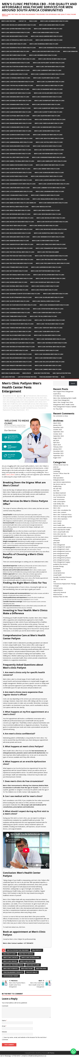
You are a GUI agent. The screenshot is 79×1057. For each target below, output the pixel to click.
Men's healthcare (27, 968)
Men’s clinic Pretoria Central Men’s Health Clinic (18, 252)
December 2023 (58, 451)
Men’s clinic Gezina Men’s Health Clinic (47, 131)
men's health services (10, 968)
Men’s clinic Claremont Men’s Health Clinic (47, 70)
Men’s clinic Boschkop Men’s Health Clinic (46, 51)
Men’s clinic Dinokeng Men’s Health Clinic (15, 97)
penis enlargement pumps (61, 560)
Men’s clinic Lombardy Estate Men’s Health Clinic (49, 188)
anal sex (55, 467)
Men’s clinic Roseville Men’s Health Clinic (45, 286)
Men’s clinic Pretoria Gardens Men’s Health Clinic (51, 256)
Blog (62, 377)
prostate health (31, 972)
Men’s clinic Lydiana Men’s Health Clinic (15, 195)
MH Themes (51, 1053)
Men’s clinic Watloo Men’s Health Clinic (15, 350)
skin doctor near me (59, 579)
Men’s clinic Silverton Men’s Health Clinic (15, 301)
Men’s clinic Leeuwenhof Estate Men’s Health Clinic (19, 184)
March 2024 (57, 445)
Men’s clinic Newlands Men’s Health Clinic (16, 237)
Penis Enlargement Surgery (61, 562)
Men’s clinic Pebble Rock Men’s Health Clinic (51, 244)
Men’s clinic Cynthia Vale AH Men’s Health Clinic (17, 85)
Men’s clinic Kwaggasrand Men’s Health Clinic (17, 180)
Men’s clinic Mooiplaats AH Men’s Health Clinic (52, 222)
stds (54, 581)
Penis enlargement (59, 545)
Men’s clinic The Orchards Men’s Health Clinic (50, 320)
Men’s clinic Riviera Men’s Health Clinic (14, 282)
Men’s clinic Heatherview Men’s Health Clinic (49, 150)
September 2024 (58, 436)
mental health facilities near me (63, 536)
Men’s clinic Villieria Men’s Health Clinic (47, 335)
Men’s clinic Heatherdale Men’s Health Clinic (16, 150)
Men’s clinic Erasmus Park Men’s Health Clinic (17, 119)
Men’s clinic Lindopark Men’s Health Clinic (16, 188)
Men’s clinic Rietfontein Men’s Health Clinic (45, 271)
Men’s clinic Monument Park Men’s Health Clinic (18, 218)
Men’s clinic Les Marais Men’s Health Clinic (54, 21)
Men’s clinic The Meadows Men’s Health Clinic (17, 320)
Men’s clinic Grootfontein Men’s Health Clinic (17, 138)
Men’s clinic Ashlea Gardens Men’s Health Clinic (47, 36)
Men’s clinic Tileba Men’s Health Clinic (47, 331)
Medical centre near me (32, 398)
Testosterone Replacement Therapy (64, 584)
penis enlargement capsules (62, 547)
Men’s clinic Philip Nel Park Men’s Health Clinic (17, 248)
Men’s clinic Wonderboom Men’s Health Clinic (17, 369)
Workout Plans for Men (60, 597)
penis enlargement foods (61, 553)
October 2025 (57, 429)
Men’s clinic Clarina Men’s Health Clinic (15, 74)
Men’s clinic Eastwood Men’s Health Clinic (46, 104)
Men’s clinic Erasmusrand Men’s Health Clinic (17, 123)
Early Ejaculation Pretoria (62, 373)
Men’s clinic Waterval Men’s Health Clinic (52, 347)
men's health (57, 523)
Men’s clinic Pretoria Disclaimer (48, 252)
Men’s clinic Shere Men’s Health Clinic (55, 293)
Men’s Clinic (7, 899)
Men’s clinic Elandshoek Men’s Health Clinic (16, 108)
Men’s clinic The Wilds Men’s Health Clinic (50, 324)
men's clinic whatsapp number (12, 402)
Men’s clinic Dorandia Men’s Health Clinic (15, 104)
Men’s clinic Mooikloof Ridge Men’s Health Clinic (18, 222)
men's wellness (41, 968)
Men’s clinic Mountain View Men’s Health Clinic (51, 229)
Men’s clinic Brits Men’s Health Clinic (14, 55)
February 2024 (57, 447)
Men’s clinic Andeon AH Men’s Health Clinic (16, 32)
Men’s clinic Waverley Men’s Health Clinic (45, 350)
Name (4, 1020)
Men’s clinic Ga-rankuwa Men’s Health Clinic (47, 127)
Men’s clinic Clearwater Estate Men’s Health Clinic (48, 74)
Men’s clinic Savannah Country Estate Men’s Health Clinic (21, 293)
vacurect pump (58, 588)
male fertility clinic (20, 398)
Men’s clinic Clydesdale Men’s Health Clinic (16, 78)
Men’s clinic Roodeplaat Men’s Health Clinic (45, 282)
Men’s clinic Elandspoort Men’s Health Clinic (49, 108)
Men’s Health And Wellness (10, 373)
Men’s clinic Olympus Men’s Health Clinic (45, 240)
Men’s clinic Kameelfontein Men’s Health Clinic (17, 165)
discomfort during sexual (40, 629)
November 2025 (58, 427)
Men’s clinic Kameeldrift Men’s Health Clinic (52, 161)
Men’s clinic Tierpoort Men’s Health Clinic (48, 328)
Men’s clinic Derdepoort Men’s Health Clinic (16, 93)
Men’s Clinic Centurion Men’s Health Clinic (50, 66)
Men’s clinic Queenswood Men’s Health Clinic (46, 267)
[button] (73, 1051)
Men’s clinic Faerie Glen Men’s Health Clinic (49, 123)
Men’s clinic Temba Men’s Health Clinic (14, 316)
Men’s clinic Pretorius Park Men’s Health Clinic (17, 263)
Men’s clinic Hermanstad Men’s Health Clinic (16, 153)
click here (24, 919)
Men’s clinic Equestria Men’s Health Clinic (46, 116)
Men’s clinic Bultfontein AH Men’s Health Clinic (17, 66)
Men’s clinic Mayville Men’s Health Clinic (15, 206)
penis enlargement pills (60, 556)
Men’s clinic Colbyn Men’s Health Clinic (46, 78)
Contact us (6, 916)
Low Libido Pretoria (8, 377)
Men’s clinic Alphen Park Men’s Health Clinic (16, 29)
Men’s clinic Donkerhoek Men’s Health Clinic (47, 97)
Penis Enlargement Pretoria (48, 377)
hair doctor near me (59, 484)
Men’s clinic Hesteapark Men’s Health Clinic (48, 153)
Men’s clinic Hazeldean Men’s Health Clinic (16, 146)
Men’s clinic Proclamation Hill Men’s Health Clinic (53, 263)
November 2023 (58, 453)
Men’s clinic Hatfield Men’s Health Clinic (49, 142)
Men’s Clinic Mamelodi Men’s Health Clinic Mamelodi (19, 203)
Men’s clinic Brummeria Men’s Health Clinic (16, 63)
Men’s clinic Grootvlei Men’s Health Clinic (50, 138)
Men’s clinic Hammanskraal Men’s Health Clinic (17, 142)
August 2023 (57, 458)
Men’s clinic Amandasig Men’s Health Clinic (48, 29)
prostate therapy (58, 566)
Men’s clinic (13, 939)
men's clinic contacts (26, 400)
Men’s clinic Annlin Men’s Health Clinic (46, 32)
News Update (26, 373)
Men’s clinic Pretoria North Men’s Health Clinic (17, 259)
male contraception (8, 398)
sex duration (57, 571)
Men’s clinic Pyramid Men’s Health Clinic (15, 267)
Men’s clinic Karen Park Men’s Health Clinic (50, 165)
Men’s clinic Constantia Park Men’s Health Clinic (18, 81)
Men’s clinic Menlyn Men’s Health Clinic (47, 210)
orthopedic (56, 540)
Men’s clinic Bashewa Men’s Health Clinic (49, 40)
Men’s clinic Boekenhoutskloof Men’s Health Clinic (19, 47)
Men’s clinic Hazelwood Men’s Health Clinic (47, 146)
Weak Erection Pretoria (42, 373)
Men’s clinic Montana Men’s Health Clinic (47, 214)
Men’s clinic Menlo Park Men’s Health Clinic (16, 210)
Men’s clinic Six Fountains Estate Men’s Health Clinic (19, 305)
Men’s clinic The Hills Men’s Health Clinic (43, 316)
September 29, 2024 (10, 396)
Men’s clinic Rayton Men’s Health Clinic (15, 271)
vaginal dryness (58, 590)
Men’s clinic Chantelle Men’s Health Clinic (16, 70)
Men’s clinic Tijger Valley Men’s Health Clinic (16, 331)
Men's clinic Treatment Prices (40, 400)
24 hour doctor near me (60, 465)
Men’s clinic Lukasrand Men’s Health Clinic (50, 191)
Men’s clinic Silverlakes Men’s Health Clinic (49, 297)
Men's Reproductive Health (61, 530)
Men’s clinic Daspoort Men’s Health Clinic (15, 89)
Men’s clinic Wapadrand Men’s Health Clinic (51, 339)
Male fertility (37, 950)
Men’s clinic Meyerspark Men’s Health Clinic (16, 214)
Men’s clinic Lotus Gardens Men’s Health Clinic (17, 191)
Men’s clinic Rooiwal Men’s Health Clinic (15, 286)
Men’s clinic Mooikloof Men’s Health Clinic (51, 218)
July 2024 (56, 440)
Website (4, 1032)
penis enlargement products (11, 551)
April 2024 (56, 442)
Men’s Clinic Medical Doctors (41, 206)
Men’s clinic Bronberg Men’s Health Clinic (43, 55)
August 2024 (57, 438)
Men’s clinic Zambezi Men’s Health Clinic (48, 369)
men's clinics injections (27, 402)
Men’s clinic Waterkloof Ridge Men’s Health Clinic (18, 347)
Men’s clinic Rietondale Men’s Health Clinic (16, 275)
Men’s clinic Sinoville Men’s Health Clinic (46, 301)
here (23, 927)
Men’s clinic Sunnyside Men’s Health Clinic (47, 312)
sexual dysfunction (14, 408)
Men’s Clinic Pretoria (8, 21)
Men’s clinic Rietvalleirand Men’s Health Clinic (17, 278)
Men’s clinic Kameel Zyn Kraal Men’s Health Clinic (18, 161)
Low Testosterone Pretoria (27, 377)
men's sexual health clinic (14, 406)
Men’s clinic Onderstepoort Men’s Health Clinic (17, 244)
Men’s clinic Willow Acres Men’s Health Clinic (17, 362)
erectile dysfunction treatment (18, 950)
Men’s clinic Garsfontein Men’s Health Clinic (16, 131)
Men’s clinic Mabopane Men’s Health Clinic (16, 199)
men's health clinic (12, 404)
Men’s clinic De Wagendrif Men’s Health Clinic (47, 89)
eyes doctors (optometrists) (62, 482)
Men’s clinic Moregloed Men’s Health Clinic (44, 225)
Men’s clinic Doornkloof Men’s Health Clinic (16, 100)
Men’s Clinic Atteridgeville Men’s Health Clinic (17, 40)
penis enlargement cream (61, 549)
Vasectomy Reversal (59, 592)
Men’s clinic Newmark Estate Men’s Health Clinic (49, 237)
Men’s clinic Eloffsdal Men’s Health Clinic (15, 116)
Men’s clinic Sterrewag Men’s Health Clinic (16, 309)
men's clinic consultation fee (11, 400)
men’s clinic (23, 818)
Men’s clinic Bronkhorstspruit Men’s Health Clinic (18, 59)
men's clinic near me (10, 961)
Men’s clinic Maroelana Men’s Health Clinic (53, 203)
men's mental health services (27, 404)
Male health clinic (9, 954)
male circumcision (42, 396)
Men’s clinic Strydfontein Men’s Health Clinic (48, 309)
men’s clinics (10, 474)
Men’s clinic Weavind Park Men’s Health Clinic (17, 354)
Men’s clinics (11, 543)
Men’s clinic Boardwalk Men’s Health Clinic (43, 44)
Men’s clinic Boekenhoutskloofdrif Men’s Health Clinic (57, 47)
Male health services (26, 954)
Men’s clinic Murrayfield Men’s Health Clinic (48, 233)
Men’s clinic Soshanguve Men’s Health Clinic (54, 305)
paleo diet (56, 543)
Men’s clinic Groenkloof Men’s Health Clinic (48, 135)
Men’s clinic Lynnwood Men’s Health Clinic (45, 195)
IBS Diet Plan (57, 488)
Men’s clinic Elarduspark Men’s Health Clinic (16, 112)
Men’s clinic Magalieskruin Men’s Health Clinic (48, 199)
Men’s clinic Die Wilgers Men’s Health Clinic (48, 93)
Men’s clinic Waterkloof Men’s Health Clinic (52, 343)
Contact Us (22, 21)
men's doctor (39, 402)
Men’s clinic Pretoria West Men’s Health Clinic (51, 259)
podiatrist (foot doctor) (60, 564)
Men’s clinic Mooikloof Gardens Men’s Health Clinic (19, 25)
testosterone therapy (10, 976)
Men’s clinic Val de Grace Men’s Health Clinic (16, 335)
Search (73, 383)
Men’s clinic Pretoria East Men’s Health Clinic (17, 256)
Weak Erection (20, 410)
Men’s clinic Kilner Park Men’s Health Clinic (16, 169)
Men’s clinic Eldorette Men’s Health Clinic (48, 112)
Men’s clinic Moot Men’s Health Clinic (14, 225)
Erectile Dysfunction (23, 768)
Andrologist (56, 469)
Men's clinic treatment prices (13, 965)
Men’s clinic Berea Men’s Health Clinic (14, 44)
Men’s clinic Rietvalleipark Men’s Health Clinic (48, 275)
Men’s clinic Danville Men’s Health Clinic (49, 85)
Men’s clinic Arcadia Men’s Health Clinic (15, 36)
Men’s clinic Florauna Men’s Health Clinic (15, 127)
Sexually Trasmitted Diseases (28, 408)
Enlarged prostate (58, 480)
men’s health (34, 599)
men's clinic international (30, 957)
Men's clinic (43, 398)
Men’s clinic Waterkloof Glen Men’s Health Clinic (18, 343)
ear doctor (56, 476)
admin (21, 396)
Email (4, 1026)
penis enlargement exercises (62, 551)
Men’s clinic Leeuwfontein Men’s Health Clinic (54, 184)
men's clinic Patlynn (27, 961)
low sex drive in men (59, 495)
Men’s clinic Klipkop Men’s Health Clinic (15, 176)
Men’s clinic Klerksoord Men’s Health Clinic (49, 172)
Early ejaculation (58, 478)
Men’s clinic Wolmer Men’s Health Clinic (48, 365)
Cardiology (56, 471)
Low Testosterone (31, 396)
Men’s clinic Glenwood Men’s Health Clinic (16, 135)
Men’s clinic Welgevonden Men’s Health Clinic (17, 358)
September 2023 (58, 455)
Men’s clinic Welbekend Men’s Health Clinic (49, 354)
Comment (5, 1006)
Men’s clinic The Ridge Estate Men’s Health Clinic (18, 324)
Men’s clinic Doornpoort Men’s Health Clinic (49, 100)
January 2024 (57, 449)
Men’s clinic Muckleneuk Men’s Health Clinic (16, 233)
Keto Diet (56, 491)
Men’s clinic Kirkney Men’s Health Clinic (46, 169)
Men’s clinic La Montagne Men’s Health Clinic (50, 180)
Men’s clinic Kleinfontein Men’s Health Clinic (17, 172)
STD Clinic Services (59, 396)
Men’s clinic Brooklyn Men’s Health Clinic (52, 59)
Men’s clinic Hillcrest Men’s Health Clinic (15, 157)
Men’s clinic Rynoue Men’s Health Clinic (44, 290)
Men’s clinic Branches (70, 51)
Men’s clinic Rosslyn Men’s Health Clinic (15, 290)
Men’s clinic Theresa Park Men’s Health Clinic (16, 328)
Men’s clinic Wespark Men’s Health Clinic (48, 358)
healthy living (57, 486)
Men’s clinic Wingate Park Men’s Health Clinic (17, 365)
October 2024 (57, 434)
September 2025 (58, 432)
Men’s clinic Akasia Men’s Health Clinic (52, 25)
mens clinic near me (28, 406)
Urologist (56, 586)
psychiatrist (56, 568)
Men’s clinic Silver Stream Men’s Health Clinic (17, 297)
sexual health (7, 681)
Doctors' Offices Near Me (61, 473)
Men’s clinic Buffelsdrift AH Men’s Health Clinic (49, 63)
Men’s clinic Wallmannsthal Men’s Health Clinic (18, 339)
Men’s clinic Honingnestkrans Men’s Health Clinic (48, 157)
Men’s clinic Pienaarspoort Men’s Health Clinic (51, 248)
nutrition (55, 538)
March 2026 (57, 423)
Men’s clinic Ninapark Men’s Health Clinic (15, 240)
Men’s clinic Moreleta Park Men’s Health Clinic (17, 229)
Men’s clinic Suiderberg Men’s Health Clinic (16, 312)
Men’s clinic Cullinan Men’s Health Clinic (50, 81)
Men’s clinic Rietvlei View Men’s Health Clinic (50, 278)
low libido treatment (59, 493)
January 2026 (57, 425)
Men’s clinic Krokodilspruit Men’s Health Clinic (47, 176)
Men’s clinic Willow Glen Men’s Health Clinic (50, 362)
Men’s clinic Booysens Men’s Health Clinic (15, 51)
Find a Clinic (33, 21)
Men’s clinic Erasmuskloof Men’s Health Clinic (50, 119)
